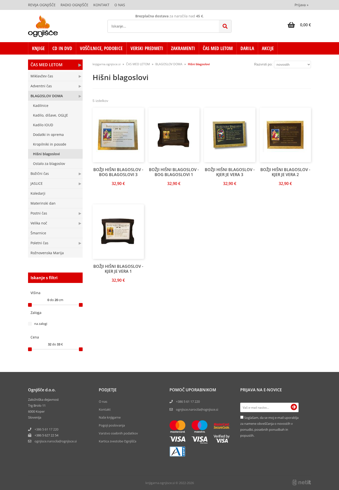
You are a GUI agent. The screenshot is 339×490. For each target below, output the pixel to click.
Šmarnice (38, 233)
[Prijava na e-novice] (294, 407)
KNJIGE (38, 48)
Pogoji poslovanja (112, 425)
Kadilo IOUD (43, 124)
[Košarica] (299, 25)
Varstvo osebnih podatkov (118, 433)
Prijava (301, 4)
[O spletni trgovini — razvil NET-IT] (301, 483)
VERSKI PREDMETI (147, 48)
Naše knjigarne (110, 417)
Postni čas (39, 213)
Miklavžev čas (42, 76)
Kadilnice (40, 105)
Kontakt (101, 4)
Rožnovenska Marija (47, 252)
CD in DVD (62, 48)
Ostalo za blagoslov (49, 163)
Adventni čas (41, 86)
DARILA (247, 48)
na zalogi (40, 323)
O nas (119, 4)
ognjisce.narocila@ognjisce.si (197, 409)
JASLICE (37, 183)
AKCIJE (268, 48)
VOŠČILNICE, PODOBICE (101, 48)
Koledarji (38, 193)
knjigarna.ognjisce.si (107, 64)
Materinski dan (43, 203)
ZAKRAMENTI (183, 48)
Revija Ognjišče (42, 4)
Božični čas (40, 173)
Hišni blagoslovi (46, 154)
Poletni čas (39, 243)
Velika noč (39, 223)
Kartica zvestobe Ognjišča (117, 441)
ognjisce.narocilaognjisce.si (55, 441)
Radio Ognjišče (74, 4)
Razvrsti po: (263, 64)
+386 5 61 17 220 (46, 429)
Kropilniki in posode (49, 144)
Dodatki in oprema (48, 134)
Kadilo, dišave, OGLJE (50, 115)
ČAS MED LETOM (218, 48)
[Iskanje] (225, 26)
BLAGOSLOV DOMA (47, 95)
